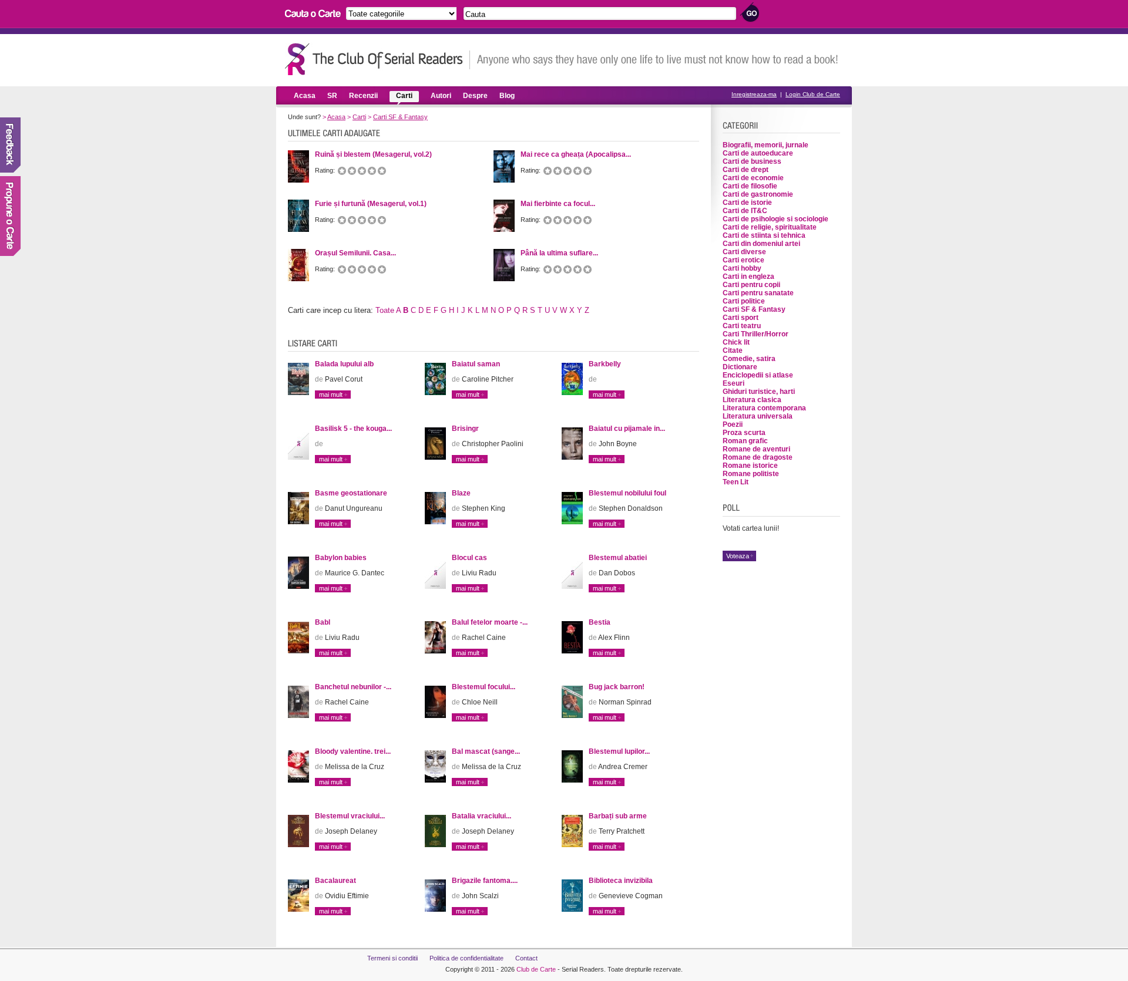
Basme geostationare (351, 493)
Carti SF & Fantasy (400, 116)
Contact (526, 958)
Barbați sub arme (618, 816)
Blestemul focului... (483, 687)
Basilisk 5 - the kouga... (353, 428)
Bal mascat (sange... (486, 751)
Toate (384, 310)
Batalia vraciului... (481, 816)
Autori (441, 96)
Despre (475, 96)
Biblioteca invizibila (621, 881)
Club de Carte (536, 969)
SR (332, 96)
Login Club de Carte (812, 94)
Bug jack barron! (616, 687)
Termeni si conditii (392, 958)
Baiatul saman (476, 364)
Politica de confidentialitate (466, 958)
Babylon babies (341, 558)
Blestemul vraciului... (350, 816)
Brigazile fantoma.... (485, 881)
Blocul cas (469, 558)
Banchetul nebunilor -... (353, 687)
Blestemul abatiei (618, 558)
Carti (404, 96)
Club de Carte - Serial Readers (377, 59)
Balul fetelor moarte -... (490, 622)
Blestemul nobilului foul (627, 493)
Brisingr (465, 428)
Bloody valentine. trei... (353, 751)
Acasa (304, 96)
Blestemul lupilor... (619, 751)
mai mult (331, 394)
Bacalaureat (335, 881)
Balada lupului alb (344, 364)
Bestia (599, 622)
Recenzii (363, 96)
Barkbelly (605, 364)
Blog (507, 96)
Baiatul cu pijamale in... (627, 428)
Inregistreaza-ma (754, 94)
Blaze (461, 493)
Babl (322, 622)
